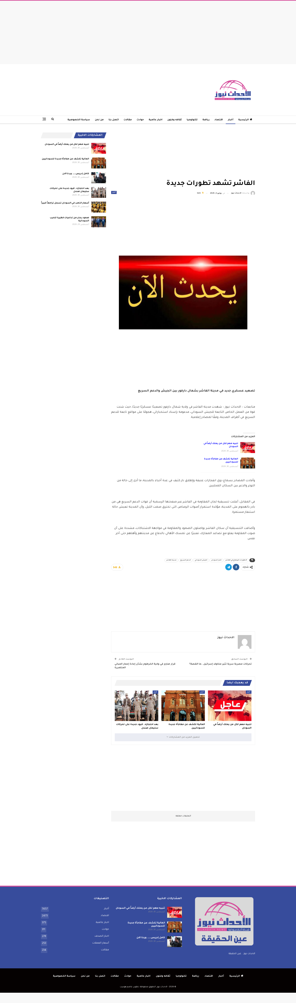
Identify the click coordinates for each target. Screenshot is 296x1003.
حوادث (140, 120)
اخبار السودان (216, 560)
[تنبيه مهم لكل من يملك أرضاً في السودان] (247, 447)
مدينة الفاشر (171, 560)
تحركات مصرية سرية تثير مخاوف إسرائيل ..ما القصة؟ (220, 664)
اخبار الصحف (101, 936)
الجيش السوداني (201, 560)
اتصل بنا (114, 120)
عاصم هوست (126, 987)
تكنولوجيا (192, 120)
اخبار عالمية (155, 120)
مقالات (128, 120)
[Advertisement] (148, 31)
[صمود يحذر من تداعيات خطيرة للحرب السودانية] (98, 221)
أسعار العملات (100, 943)
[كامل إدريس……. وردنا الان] (98, 177)
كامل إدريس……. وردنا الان (75, 174)
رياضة (205, 120)
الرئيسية (243, 120)
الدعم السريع (185, 560)
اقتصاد (218, 120)
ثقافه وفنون (174, 120)
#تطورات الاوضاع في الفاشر (236, 560)
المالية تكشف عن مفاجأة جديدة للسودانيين (65, 159)
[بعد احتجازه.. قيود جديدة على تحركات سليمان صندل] (136, 705)
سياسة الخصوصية (78, 120)
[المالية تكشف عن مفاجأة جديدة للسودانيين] (247, 462)
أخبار (230, 120)
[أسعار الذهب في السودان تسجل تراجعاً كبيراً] (98, 207)
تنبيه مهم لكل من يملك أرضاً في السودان (67, 144)
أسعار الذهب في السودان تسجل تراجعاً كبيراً (65, 203)
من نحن (99, 120)
